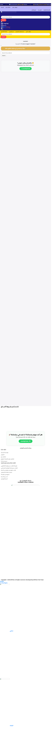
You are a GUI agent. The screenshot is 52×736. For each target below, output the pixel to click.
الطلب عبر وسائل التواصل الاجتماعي (9, 541)
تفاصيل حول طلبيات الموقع (7, 531)
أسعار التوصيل (4, 551)
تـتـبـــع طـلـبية (4, 549)
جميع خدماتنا (4, 534)
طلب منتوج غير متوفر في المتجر (8, 543)
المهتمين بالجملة (5, 547)
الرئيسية (18, 44)
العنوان (2, 527)
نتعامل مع (3, 529)
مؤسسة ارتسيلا (4, 525)
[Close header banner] (1, 1)
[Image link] (25, 454)
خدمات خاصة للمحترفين (6, 545)
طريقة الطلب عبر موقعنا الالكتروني (9, 538)
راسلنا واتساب (26, 68)
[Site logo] (8, 13)
